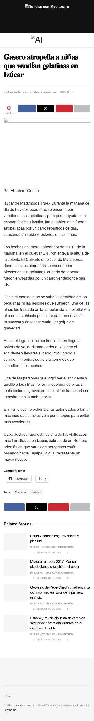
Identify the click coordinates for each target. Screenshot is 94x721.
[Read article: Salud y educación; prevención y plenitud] (16, 541)
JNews (18, 705)
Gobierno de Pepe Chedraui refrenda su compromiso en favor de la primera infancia (60, 592)
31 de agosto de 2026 (47, 552)
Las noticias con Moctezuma (29, 92)
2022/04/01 (67, 92)
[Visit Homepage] (47, 40)
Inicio (7, 696)
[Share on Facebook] (27, 108)
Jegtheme (10, 710)
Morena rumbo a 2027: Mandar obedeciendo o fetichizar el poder (54, 564)
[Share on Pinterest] (64, 108)
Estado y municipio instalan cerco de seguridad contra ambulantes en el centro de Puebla (57, 622)
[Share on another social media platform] (82, 108)
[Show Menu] (6, 40)
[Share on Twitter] (46, 108)
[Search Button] (88, 40)
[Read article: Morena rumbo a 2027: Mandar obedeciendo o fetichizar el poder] (16, 567)
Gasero (20, 492)
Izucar (36, 492)
